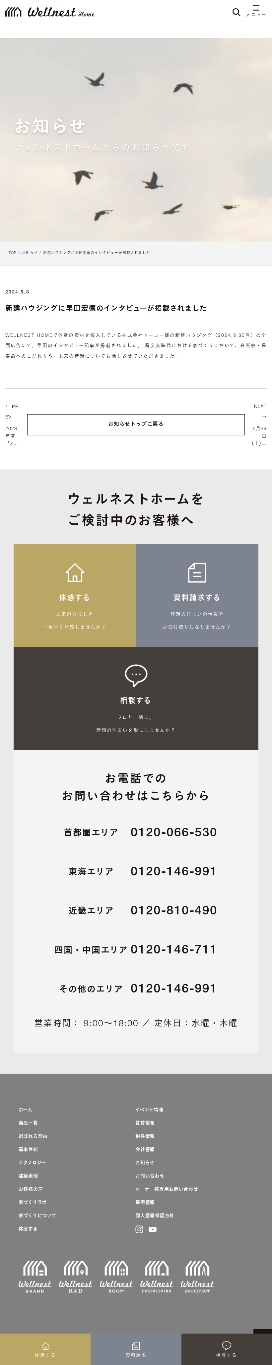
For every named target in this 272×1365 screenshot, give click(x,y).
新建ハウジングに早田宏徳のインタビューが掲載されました (96, 253)
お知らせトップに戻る (136, 424)
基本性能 (28, 1150)
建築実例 (28, 1176)
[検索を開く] (236, 12)
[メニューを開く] (256, 8)
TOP (13, 253)
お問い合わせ (150, 1176)
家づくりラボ (33, 1203)
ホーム (26, 1110)
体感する (28, 1229)
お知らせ (30, 253)
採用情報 (145, 1203)
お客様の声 (31, 1189)
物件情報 (145, 1136)
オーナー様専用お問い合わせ (166, 1189)
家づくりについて (38, 1216)
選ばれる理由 (33, 1136)
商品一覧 (28, 1123)
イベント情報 (149, 1110)
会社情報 (145, 1150)
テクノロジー (32, 1163)
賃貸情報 (145, 1123)
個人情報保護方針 (154, 1216)
